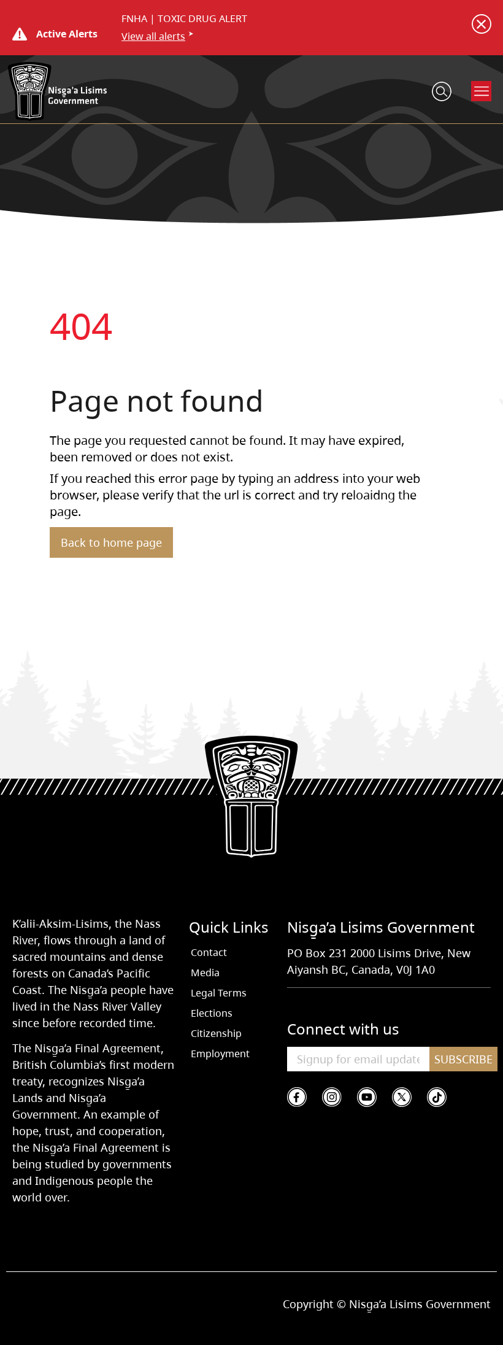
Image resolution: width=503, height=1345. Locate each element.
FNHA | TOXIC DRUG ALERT (184, 18)
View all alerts (153, 36)
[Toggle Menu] (481, 91)
